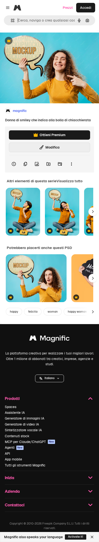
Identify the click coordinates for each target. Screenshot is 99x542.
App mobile (13, 459)
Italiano (49, 378)
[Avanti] (92, 212)
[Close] (92, 537)
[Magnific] (49, 339)
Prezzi (68, 8)
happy (14, 312)
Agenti (14, 447)
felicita (32, 312)
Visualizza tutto (69, 181)
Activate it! (75, 537)
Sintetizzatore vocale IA (23, 430)
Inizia (9, 477)
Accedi (85, 8)
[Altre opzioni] (71, 164)
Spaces (10, 407)
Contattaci (15, 504)
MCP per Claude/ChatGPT (29, 442)
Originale (31, 41)
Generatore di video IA (22, 424)
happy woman (77, 312)
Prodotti (12, 398)
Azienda (12, 491)
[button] (49, 378)
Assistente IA (15, 412)
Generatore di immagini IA (24, 418)
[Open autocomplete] (10, 20)
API (7, 453)
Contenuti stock (17, 436)
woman (53, 312)
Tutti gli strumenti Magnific (25, 465)
